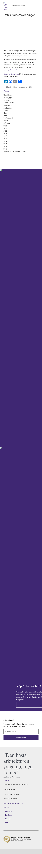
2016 (5, 141)
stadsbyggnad (8, 97)
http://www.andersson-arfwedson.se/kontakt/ (21, 70)
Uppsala (7, 100)
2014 (5, 146)
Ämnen (6, 91)
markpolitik (8, 108)
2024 (5, 128)
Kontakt (6, 780)
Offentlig (7, 123)
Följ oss (6, 807)
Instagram (8, 811)
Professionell (8, 118)
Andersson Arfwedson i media (15, 151)
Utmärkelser (8, 95)
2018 (31, 87)
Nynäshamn (8, 105)
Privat (6, 120)
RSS (6, 823)
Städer (6, 110)
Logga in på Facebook (11, 74)
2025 (5, 125)
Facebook (8, 815)
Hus (5, 113)
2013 (5, 149)
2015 (5, 143)
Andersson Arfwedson (17, 6)
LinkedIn (8, 819)
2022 (5, 131)
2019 (5, 136)
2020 (5, 133)
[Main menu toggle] (37, 5)
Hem (5, 115)
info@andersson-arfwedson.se (13, 803)
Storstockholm (9, 102)
